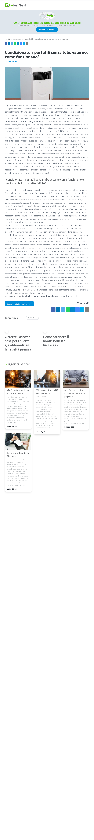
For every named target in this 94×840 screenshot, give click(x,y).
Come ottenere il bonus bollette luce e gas (56, 341)
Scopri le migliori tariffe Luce (19, 304)
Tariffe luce (32, 318)
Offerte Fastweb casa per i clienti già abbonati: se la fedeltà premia (18, 343)
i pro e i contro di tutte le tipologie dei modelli (24, 121)
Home (7, 39)
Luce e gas (12, 61)
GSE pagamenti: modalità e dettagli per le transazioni (47, 393)
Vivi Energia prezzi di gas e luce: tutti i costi (18, 392)
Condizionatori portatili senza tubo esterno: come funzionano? (40, 39)
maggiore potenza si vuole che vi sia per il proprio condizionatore (33, 296)
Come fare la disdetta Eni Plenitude (18, 454)
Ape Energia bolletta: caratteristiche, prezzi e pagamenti (75, 393)
